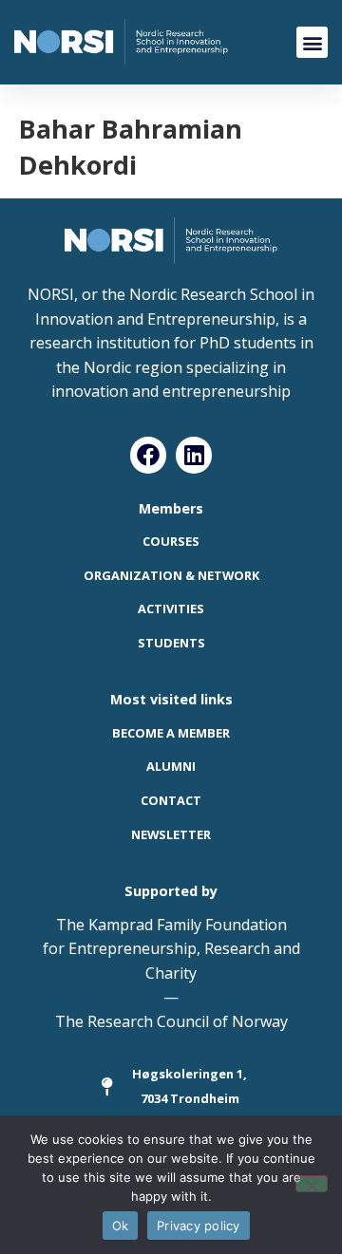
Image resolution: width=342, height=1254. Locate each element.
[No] (311, 1183)
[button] (312, 42)
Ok (120, 1225)
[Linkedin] (194, 455)
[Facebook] (148, 455)
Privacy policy (198, 1225)
